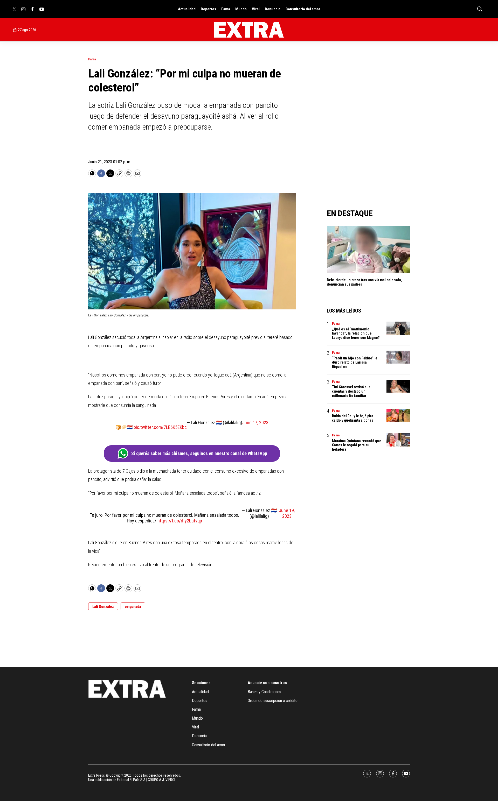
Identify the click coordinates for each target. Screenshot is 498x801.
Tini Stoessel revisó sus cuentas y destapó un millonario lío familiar (351, 391)
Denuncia (272, 9)
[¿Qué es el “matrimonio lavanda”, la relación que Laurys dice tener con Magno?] (398, 328)
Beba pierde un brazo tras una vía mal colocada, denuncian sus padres (364, 282)
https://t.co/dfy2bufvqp (179, 520)
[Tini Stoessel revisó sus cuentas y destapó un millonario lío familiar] (398, 386)
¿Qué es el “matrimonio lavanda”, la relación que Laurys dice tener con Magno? (355, 333)
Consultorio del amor (303, 9)
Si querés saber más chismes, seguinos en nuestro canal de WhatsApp (199, 453)
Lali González (103, 607)
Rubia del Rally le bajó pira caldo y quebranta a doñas (352, 418)
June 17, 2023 (255, 422)
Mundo (241, 9)
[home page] (249, 30)
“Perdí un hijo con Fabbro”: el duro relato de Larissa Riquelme (355, 362)
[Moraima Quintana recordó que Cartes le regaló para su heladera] (398, 439)
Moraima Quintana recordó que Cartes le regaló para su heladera (356, 445)
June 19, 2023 (287, 513)
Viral (256, 9)
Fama (225, 9)
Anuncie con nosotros (267, 682)
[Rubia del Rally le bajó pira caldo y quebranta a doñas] (398, 415)
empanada (133, 607)
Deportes (208, 9)
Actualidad (187, 9)
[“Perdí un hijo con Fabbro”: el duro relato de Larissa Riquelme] (398, 357)
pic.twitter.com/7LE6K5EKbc (160, 427)
